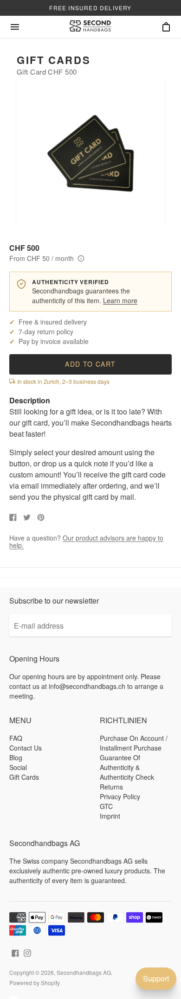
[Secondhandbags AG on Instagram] (27, 952)
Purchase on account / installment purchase (134, 742)
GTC (106, 806)
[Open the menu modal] (14, 26)
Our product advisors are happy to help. (86, 541)
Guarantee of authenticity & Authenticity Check (127, 767)
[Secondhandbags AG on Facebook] (15, 952)
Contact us (25, 747)
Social (18, 767)
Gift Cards (53, 59)
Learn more (120, 300)
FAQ (15, 738)
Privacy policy (120, 796)
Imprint (110, 816)
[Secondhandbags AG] (90, 26)
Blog (15, 757)
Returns (111, 786)
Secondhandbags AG (84, 972)
